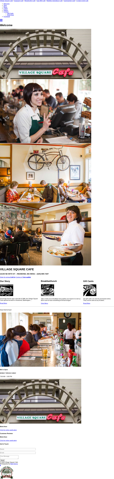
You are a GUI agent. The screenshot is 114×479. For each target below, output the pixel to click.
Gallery (6, 10)
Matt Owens (14, 464)
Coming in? (23, 277)
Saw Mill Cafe (41, 1)
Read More (3, 303)
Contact (6, 12)
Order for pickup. (7, 277)
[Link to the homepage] (6, 478)
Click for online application (8, 430)
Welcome (7, 4)
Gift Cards (10, 13)
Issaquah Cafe (18, 1)
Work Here (10, 15)
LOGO (6, 8)
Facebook (7, 16)
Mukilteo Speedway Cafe (55, 1)
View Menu (44, 303)
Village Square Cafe (6, 1)
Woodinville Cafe (29, 1)
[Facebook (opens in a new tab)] (0, 465)
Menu (5, 7)
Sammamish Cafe (69, 1)
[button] (1, 21)
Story (5, 5)
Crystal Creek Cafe (82, 1)
